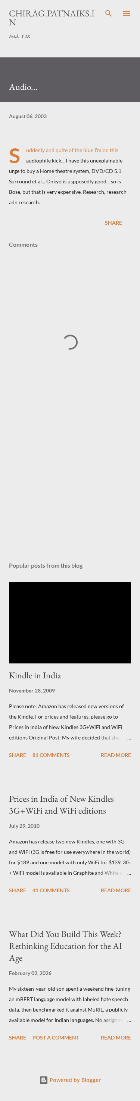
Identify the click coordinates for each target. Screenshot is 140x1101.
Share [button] (113, 223)
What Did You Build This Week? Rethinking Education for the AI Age (65, 945)
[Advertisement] (70, 491)
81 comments (51, 755)
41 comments (51, 890)
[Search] (108, 13)
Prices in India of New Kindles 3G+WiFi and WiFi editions (61, 804)
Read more (116, 755)
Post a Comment (55, 1037)
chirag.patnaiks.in (51, 17)
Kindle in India (35, 675)
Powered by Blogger (74, 1079)
